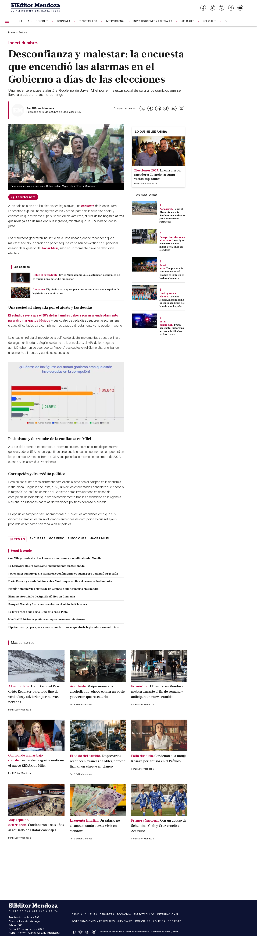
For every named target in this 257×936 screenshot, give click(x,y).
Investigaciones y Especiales (93, 921)
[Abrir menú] (7, 21)
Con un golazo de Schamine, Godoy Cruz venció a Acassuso (158, 825)
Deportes (107, 914)
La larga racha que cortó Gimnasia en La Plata (38, 612)
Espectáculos (144, 914)
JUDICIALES (187, 21)
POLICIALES (209, 21)
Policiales (142, 921)
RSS (168, 931)
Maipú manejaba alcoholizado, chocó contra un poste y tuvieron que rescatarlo (97, 691)
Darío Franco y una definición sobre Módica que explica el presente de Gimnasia (60, 581)
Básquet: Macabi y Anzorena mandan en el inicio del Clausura (47, 604)
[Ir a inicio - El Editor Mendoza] (35, 8)
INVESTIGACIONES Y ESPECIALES (152, 21)
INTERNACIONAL (115, 21)
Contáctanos (157, 931)
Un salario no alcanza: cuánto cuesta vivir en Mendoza (95, 825)
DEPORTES (42, 21)
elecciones (77, 538)
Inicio (11, 32)
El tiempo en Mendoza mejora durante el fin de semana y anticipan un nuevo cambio (157, 691)
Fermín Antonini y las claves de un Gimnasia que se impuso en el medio (53, 589)
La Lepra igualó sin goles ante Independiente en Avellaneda (46, 566)
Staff (175, 931)
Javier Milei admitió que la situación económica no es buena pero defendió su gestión (63, 573)
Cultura (91, 914)
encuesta (87, 206)
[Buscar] (21, 21)
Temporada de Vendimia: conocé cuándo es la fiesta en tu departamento (171, 273)
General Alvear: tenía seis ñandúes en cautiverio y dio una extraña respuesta (172, 215)
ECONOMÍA (63, 21)
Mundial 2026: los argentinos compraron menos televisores (46, 619)
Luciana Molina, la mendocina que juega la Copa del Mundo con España (171, 301)
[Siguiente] (226, 21)
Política (23, 32)
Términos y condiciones (136, 931)
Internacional (168, 914)
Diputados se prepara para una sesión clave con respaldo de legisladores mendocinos (64, 627)
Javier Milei (49, 248)
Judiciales (125, 921)
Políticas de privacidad (111, 931)
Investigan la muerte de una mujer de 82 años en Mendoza (171, 245)
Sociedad (174, 921)
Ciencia (77, 914)
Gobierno (57, 538)
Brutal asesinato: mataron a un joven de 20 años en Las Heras (171, 329)
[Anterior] (28, 21)
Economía (124, 914)
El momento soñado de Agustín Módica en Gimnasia (41, 596)
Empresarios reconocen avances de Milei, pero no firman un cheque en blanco (97, 761)
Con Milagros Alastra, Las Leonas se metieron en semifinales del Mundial (55, 558)
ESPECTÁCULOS (87, 21)
